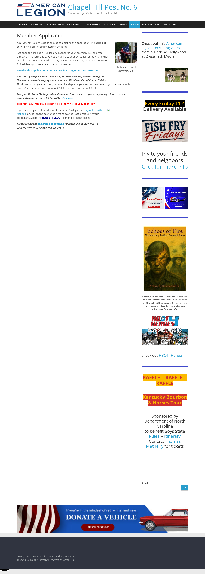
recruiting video (167, 47)
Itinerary (172, 436)
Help (133, 24)
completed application (51, 123)
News (122, 24)
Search (145, 483)
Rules (154, 436)
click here (67, 98)
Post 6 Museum (150, 24)
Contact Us (169, 24)
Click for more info (165, 166)
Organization (53, 24)
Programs (73, 24)
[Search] (184, 488)
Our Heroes (91, 24)
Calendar (36, 24)
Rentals (108, 24)
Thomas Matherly (163, 443)
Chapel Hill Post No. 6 (102, 7)
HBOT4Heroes (171, 355)
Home (22, 24)
